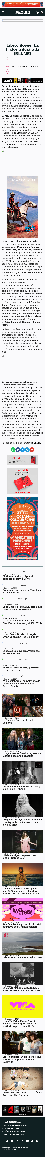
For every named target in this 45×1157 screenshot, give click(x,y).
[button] (13, 449)
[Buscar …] (42, 12)
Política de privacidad (20, 1148)
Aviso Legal (6, 1148)
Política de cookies (10, 1149)
